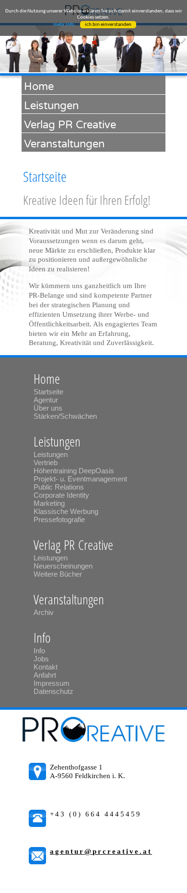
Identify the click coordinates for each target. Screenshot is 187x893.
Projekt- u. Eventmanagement (81, 479)
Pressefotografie (59, 519)
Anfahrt (45, 675)
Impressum (52, 683)
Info (39, 651)
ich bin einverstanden (108, 24)
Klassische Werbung (66, 511)
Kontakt (46, 667)
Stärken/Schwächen (65, 416)
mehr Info (63, 24)
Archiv (44, 612)
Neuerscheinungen (63, 566)
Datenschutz (53, 691)
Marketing (49, 503)
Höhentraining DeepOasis (74, 471)
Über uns (48, 408)
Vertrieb (46, 462)
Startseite (48, 392)
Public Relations (59, 487)
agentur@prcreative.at (101, 851)
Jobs (41, 659)
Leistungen (51, 454)
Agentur (46, 400)
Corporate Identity (61, 495)
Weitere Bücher (58, 574)
